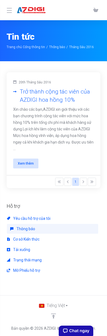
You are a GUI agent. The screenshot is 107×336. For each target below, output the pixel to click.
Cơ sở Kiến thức (26, 239)
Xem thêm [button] (26, 163)
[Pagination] (59, 182)
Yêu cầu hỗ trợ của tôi (31, 218)
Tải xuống (21, 249)
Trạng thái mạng (27, 260)
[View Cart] (95, 10)
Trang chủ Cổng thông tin (26, 47)
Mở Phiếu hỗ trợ (26, 270)
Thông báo (57, 47)
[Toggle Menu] (8, 10)
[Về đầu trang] (53, 316)
